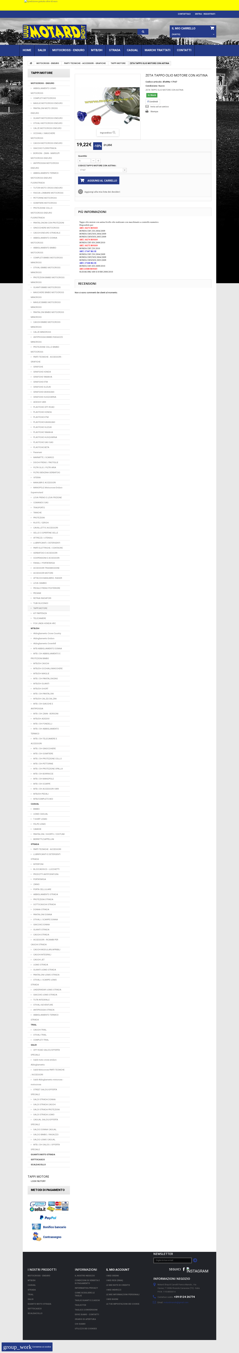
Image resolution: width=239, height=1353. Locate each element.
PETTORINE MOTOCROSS (45, 198)
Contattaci (184, 14)
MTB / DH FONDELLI (42, 723)
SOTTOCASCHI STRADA (44, 904)
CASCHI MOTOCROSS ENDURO (47, 143)
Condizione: (152, 86)
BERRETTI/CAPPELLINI (43, 839)
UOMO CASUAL (40, 814)
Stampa (154, 111)
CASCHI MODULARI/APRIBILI (46, 949)
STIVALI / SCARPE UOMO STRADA (44, 982)
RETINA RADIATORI (42, 598)
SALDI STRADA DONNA (44, 1099)
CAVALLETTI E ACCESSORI (45, 527)
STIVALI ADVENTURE (43, 1005)
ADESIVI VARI (39, 402)
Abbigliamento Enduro (43, 638)
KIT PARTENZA (40, 613)
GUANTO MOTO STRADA (43, 1154)
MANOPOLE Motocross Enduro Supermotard (46, 490)
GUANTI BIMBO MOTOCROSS (47, 287)
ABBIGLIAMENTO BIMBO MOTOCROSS (43, 250)
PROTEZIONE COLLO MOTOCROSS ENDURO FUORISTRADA (41, 213)
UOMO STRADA (40, 964)
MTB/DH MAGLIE (41, 673)
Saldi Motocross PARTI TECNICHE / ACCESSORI (48, 1072)
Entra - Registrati (205, 14)
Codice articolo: (154, 82)
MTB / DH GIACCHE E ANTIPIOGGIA (42, 706)
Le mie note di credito (118, 1285)
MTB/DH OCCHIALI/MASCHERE (48, 668)
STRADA (114, 50)
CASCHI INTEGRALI (42, 954)
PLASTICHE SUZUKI (42, 427)
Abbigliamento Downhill (44, 643)
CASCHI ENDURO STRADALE (46, 233)
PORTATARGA (39, 879)
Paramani (37, 452)
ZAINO (36, 884)
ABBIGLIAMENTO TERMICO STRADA (45, 1017)
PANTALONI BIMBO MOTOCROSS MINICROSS (47, 314)
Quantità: (82, 156)
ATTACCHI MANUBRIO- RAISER (47, 578)
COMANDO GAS (40, 502)
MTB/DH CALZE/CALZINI (45, 698)
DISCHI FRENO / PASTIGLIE (45, 462)
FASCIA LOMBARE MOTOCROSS (48, 193)
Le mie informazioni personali (122, 1294)
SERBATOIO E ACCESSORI (45, 553)
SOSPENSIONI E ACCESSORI (46, 558)
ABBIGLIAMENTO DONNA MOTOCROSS (44, 240)
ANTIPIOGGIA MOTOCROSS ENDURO (45, 165)
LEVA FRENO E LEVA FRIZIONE (47, 497)
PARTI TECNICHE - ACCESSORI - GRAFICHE (85, 63)
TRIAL (34, 1025)
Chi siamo (80, 1324)
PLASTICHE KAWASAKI (44, 422)
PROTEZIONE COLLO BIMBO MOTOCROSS (45, 349)
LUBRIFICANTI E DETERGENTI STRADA (45, 856)
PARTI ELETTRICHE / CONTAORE (48, 548)
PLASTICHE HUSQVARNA (45, 437)
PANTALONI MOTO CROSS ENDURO (44, 110)
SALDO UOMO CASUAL (44, 1139)
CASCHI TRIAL (40, 1030)
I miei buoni (112, 1299)
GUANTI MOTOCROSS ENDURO (48, 118)
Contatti (184, 50)
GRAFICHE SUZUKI (42, 387)
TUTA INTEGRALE (41, 1000)
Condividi (153, 101)
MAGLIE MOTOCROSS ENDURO (48, 103)
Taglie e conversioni (86, 1310)
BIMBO (36, 809)
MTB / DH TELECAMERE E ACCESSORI (44, 741)
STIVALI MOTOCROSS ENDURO (47, 123)
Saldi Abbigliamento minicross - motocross (47, 1082)
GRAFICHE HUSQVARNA (44, 397)
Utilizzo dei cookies (86, 1329)
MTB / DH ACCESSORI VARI (46, 789)
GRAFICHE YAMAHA (42, 377)
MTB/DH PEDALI (41, 794)
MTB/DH (96, 50)
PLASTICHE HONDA (42, 412)
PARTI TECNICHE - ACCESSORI (47, 849)
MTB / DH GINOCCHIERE (44, 748)
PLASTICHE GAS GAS (43, 442)
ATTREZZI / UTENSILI (43, 538)
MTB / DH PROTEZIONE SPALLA (48, 768)
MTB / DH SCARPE (41, 784)
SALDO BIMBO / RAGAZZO (46, 1134)
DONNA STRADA (41, 909)
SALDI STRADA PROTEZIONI (46, 1109)
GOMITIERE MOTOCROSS (45, 203)
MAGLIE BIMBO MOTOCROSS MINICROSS (46, 304)
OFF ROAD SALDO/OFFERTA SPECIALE (45, 1052)
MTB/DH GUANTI (41, 683)
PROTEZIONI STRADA (43, 899)
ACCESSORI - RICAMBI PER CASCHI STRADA (44, 942)
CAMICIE (37, 829)
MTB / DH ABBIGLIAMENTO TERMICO (45, 731)
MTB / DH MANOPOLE (43, 779)
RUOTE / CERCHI (41, 522)
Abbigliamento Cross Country (47, 633)
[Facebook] (184, 1269)
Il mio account (117, 1269)
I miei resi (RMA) (114, 1280)
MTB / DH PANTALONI (43, 693)
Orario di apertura (85, 1319)
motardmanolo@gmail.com (176, 1302)
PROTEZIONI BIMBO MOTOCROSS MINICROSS (48, 280)
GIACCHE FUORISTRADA (44, 148)
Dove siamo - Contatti (87, 1314)
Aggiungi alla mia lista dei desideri (102, 192)
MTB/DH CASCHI (41, 663)
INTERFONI (38, 864)
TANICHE (37, 512)
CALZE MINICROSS (42, 332)
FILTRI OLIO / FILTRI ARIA (44, 467)
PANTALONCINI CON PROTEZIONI (48, 222)
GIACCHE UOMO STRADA (45, 994)
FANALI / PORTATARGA (44, 563)
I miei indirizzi (113, 1290)
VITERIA (37, 477)
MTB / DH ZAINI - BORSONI (45, 713)
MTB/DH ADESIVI (41, 718)
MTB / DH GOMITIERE (43, 753)
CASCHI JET (39, 959)
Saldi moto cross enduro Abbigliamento (44, 1062)
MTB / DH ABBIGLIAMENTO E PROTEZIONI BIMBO (45, 656)
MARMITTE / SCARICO (43, 457)
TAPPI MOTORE (118, 63)
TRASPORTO (39, 507)
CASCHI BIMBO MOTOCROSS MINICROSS (45, 324)
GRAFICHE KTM (40, 382)
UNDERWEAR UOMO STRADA (47, 989)
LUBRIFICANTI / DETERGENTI (46, 543)
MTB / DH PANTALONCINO (45, 678)
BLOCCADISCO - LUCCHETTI (46, 869)
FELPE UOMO (39, 824)
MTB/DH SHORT (40, 688)
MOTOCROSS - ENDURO (68, 50)
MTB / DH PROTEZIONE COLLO (47, 758)
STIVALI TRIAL (40, 1035)
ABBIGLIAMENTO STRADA (45, 894)
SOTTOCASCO (38, 1159)
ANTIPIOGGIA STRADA (43, 1010)
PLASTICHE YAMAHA (43, 432)
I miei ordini (112, 1276)
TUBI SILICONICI (40, 603)
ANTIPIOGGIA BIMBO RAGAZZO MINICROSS (47, 339)
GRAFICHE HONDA (42, 372)
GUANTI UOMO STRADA (44, 969)
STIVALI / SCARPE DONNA (45, 919)
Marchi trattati (157, 50)
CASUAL (132, 50)
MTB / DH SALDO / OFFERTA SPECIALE (45, 1147)
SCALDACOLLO (38, 1164)
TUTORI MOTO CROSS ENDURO (48, 188)
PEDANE (37, 593)
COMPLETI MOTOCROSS (44, 98)
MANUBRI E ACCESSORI (44, 482)
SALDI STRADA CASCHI (44, 1104)
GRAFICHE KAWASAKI (43, 392)
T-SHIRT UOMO (40, 819)
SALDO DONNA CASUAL (45, 1129)
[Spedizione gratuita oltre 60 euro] (119, 5)
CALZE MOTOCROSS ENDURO (47, 128)
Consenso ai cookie (27, 1347)
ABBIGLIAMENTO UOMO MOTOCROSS (43, 90)
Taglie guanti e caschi (87, 1300)
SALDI (42, 50)
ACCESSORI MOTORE (43, 573)
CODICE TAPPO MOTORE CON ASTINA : (97, 165)
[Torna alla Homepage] (31, 63)
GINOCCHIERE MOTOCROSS (46, 228)
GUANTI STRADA (41, 929)
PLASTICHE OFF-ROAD (43, 407)
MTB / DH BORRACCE (43, 773)
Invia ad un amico (159, 106)
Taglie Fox (80, 1305)
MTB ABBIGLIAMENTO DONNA (47, 648)
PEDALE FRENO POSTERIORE (46, 588)
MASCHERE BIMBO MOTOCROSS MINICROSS (47, 294)
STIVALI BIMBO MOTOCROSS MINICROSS (45, 270)
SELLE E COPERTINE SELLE (45, 532)
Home (27, 50)
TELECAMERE (39, 618)
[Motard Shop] (54, 32)
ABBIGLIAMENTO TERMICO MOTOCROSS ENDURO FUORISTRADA (45, 178)
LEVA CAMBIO (40, 583)
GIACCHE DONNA (41, 924)
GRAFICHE (38, 367)
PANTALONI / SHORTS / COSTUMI (49, 834)
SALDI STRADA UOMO (43, 1114)
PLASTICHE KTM (41, 417)
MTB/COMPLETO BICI (43, 799)
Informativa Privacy (86, 1288)
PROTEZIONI (39, 517)
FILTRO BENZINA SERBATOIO (46, 472)
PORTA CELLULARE (42, 889)
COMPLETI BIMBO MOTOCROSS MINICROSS (47, 260)
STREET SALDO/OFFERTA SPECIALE (44, 1092)
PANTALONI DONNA (42, 914)
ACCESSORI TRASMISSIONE (46, 568)
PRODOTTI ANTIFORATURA (46, 874)
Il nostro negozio (85, 1276)
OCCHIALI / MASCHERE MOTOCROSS (43, 135)
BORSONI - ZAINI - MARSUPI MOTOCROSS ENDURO (45, 155)
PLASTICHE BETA (41, 447)
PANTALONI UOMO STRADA (46, 975)
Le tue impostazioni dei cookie (122, 1304)
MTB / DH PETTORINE (43, 763)
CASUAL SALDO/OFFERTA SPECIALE (44, 1122)
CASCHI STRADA (41, 934)
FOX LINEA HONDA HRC (44, 623)
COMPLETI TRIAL (41, 1040)
